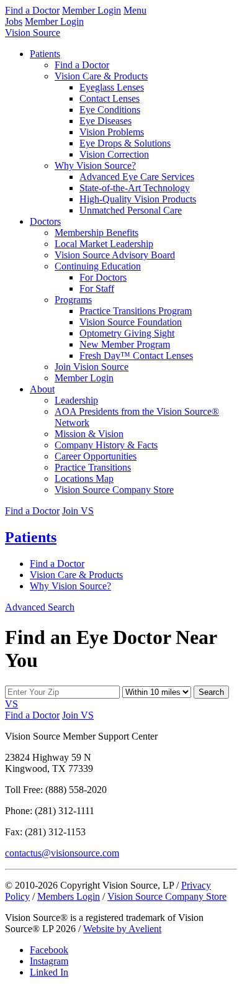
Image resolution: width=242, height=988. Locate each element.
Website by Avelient (122, 928)
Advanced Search (39, 607)
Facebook (49, 950)
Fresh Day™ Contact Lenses (136, 355)
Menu (134, 10)
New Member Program (124, 344)
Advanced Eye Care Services (136, 176)
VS (11, 704)
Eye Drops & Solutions (125, 143)
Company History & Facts (106, 445)
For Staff (96, 288)
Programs (73, 299)
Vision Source (32, 32)
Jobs (13, 21)
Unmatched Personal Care (130, 210)
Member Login (91, 10)
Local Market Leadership (104, 243)
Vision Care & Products (101, 76)
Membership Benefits (96, 232)
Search (211, 692)
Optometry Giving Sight (126, 333)
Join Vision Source (91, 366)
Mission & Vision (89, 433)
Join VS (78, 510)
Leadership (76, 400)
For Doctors (103, 277)
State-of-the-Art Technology (134, 188)
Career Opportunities (96, 456)
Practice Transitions (93, 467)
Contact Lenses (109, 98)
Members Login (68, 896)
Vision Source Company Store (114, 489)
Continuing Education (98, 266)
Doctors (45, 221)
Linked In (49, 972)
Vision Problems (111, 132)
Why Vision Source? (95, 165)
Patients (45, 53)
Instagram (49, 961)
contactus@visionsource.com (62, 853)
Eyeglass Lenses (111, 87)
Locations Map (84, 478)
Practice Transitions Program (135, 311)
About (42, 389)
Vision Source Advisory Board (115, 255)
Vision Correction (114, 154)
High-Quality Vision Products (137, 199)
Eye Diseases (105, 121)
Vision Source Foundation (130, 322)
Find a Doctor (32, 10)
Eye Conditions (109, 109)
